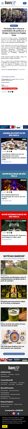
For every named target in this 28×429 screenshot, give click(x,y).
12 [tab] (26, 166)
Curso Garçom (11, 384)
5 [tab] (10, 166)
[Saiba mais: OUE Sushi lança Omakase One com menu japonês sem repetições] (14, 343)
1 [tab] (2, 166)
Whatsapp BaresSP (5, 376)
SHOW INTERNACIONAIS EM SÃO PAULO (14, 215)
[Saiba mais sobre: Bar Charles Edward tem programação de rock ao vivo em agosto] (14, 185)
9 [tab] (19, 166)
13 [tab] (14, 167)
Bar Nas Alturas (4, 398)
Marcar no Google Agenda (10, 88)
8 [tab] (17, 166)
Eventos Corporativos (14, 390)
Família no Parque (18, 404)
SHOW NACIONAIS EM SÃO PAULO (14, 175)
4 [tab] (8, 166)
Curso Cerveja (4, 384)
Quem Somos (4, 374)
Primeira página (4, 382)
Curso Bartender (13, 382)
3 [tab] (6, 166)
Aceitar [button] (4, 426)
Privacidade (11, 374)
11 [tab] (23, 166)
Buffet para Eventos (5, 396)
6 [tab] (13, 166)
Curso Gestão (19, 384)
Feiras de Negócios (5, 392)
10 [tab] (21, 166)
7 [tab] (15, 166)
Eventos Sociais (4, 390)
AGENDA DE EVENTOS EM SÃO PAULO (14, 134)
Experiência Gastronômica (7, 404)
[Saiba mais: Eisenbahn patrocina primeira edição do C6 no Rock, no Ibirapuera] (14, 298)
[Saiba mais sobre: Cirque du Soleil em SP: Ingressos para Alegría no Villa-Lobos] (14, 226)
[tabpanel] (14, 151)
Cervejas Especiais (5, 394)
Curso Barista (21, 382)
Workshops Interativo (15, 394)
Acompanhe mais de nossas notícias (14, 354)
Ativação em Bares (5, 406)
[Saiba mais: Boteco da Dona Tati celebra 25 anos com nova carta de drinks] (14, 321)
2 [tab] (4, 166)
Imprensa (17, 374)
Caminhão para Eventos (14, 398)
